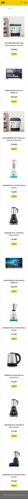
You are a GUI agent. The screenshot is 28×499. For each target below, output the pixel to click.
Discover (14, 54)
